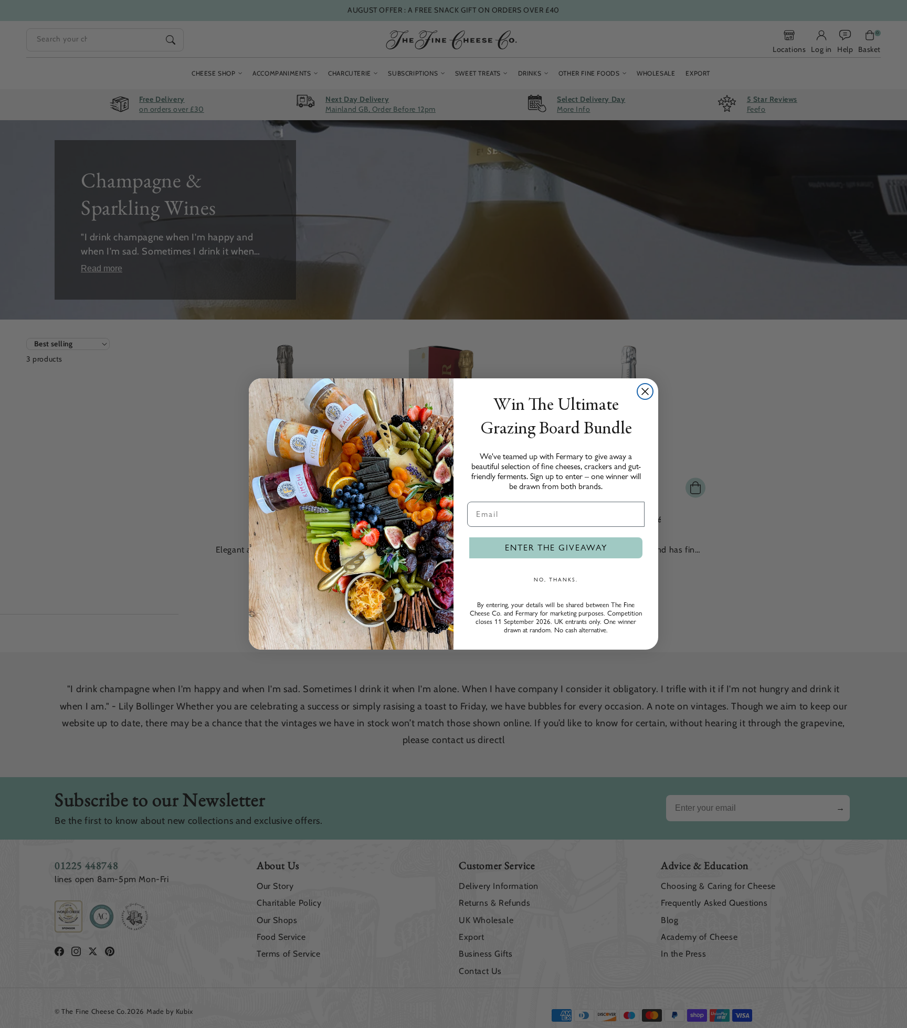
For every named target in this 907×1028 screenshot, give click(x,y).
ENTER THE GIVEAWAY (556, 548)
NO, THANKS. (556, 579)
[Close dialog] (645, 391)
